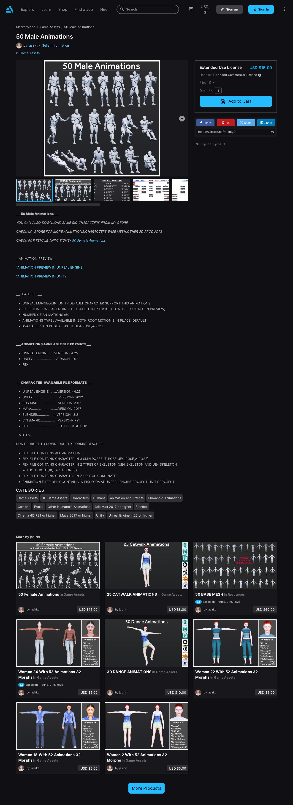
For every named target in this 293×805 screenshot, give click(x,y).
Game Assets (30, 53)
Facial (38, 507)
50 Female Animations (89, 240)
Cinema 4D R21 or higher (37, 515)
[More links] (285, 9)
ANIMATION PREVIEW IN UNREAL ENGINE (49, 267)
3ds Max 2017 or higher (113, 507)
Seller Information (55, 45)
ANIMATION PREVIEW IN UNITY (41, 276)
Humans (99, 498)
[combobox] (148, 9)
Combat (24, 507)
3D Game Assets (54, 498)
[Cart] (191, 9)
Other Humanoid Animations (69, 507)
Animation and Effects (127, 498)
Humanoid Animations (164, 498)
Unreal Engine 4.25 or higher (130, 515)
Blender (141, 507)
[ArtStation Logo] (9, 9)
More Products (146, 788)
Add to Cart (239, 101)
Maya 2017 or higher (76, 515)
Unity (100, 515)
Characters (80, 498)
